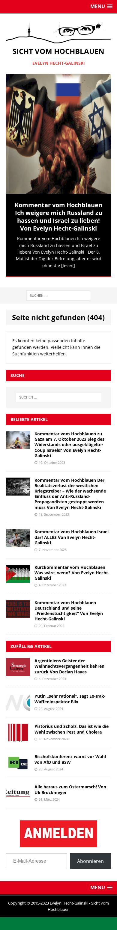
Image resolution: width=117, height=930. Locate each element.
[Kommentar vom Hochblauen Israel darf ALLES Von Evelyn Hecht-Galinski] (18, 539)
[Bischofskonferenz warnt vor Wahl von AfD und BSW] (18, 764)
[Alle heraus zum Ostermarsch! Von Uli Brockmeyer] (18, 794)
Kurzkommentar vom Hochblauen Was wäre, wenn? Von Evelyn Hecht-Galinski (72, 568)
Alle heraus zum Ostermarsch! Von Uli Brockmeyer (70, 785)
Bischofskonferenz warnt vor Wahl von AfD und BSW (70, 755)
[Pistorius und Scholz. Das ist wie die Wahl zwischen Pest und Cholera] (18, 734)
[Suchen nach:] (58, 291)
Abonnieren (90, 857)
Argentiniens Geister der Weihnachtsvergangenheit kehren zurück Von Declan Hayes (69, 662)
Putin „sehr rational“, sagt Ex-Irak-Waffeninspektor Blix (70, 694)
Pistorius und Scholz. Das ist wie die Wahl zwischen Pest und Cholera (71, 724)
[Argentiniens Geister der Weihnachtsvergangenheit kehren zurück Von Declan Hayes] (18, 668)
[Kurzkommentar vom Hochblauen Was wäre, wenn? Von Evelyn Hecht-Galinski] (18, 575)
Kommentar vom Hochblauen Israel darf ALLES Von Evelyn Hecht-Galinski (71, 533)
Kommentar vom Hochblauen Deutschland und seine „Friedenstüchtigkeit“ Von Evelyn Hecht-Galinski (68, 607)
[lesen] (68, 265)
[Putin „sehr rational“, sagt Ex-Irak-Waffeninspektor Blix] (18, 704)
